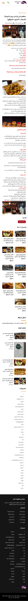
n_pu (22, 430)
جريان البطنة (20, 483)
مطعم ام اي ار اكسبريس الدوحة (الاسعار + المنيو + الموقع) (9, 276)
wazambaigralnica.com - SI (17, 460)
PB (22, 435)
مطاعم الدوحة (22, 222)
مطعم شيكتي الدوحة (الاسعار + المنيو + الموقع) (21, 293)
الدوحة (22, 473)
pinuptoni (21, 437)
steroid (21, 450)
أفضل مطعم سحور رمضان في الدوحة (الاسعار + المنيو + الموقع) (8, 258)
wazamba (21, 458)
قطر (22, 486)
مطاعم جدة (11, 517)
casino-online (20, 404)
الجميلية (21, 468)
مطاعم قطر (12, 522)
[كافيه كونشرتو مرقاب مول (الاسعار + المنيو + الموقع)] (20, 336)
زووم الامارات (22, 520)
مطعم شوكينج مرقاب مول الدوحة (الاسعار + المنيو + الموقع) (8, 241)
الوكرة (22, 480)
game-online (20, 414)
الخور (22, 470)
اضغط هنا (21, 63)
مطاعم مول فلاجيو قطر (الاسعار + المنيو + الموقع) (20, 309)
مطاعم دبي (23, 517)
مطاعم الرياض (22, 514)
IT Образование (19, 422)
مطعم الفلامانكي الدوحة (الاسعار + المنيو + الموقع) (20, 275)
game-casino (20, 412)
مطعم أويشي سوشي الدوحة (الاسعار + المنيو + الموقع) (20, 257)
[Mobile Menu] (3, 3)
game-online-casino (19, 417)
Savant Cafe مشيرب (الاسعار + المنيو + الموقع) (9, 345)
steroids (21, 452)
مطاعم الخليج (11, 520)
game (22, 409)
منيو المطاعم (22, 512)
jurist (22, 424)
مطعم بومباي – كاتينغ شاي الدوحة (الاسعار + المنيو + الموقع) (8, 293)
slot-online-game (19, 447)
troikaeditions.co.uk (19, 455)
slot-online (21, 445)
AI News (21, 396)
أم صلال (21, 465)
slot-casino (21, 442)
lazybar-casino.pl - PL (18, 427)
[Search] (8, 3)
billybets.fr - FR (20, 399)
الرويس (22, 475)
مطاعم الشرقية (11, 514)
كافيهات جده (22, 522)
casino (22, 402)
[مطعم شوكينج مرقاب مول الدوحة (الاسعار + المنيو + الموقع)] (20, 362)
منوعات (21, 488)
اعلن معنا (10, 598)
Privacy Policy (16, 598)
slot (22, 440)
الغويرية (21, 478)
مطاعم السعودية (10, 512)
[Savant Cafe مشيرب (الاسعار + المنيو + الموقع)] (20, 350)
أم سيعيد (21, 463)
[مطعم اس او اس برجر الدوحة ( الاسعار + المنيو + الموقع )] (14, 31)
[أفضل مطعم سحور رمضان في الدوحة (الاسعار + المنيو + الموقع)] (20, 381)
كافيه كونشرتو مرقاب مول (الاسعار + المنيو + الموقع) (20, 241)
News (22, 432)
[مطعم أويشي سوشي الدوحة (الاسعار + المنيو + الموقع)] (20, 371)
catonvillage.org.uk (19, 407)
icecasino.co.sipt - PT (18, 419)
